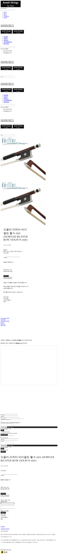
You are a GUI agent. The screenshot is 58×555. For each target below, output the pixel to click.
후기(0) (2, 322)
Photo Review (6, 432)
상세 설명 (3, 319)
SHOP (5, 13)
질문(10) (3, 324)
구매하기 (3, 451)
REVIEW (5, 17)
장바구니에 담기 (4, 495)
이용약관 (3, 526)
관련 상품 (3, 325)
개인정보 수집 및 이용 (7, 422)
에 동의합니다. (10, 422)
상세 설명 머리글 (5, 318)
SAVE (2, 430)
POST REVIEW (4, 434)
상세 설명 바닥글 (5, 321)
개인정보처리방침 (5, 528)
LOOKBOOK (6, 16)
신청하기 (3, 512)
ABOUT (5, 15)
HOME (5, 12)
